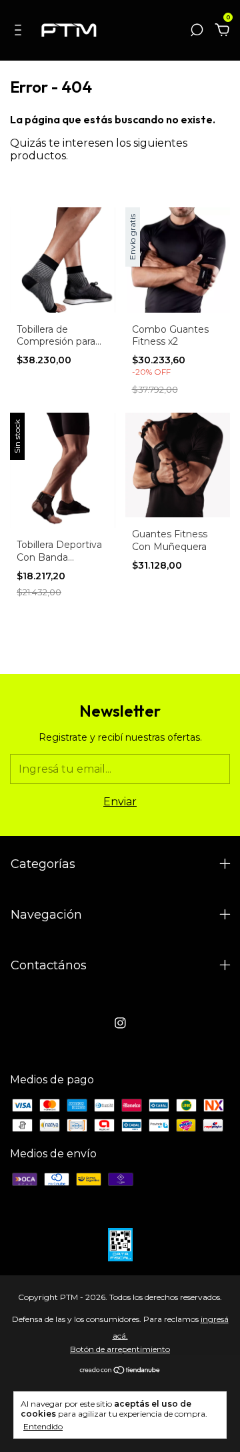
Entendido (43, 1426)
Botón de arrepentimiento (120, 1349)
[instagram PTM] (120, 1022)
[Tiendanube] (120, 1371)
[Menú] (20, 30)
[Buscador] (196, 30)
